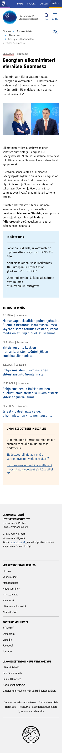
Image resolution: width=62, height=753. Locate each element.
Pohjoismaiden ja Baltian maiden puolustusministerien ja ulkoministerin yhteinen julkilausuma (31, 393)
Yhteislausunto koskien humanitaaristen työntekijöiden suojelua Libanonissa (25, 351)
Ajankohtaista (24, 31)
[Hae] (46, 15)
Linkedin (7, 639)
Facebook (8, 645)
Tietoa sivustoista (48, 702)
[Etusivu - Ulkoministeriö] (21, 17)
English (44, 4)
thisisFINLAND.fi (12, 679)
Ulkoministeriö (11, 667)
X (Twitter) (8, 628)
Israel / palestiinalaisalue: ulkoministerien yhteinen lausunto (27, 413)
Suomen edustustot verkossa (20, 702)
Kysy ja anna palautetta (31, 711)
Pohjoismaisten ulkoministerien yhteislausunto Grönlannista (25, 372)
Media (55, 3)
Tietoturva (24, 706)
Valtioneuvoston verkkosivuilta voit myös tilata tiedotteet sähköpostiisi (30, 467)
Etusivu (7, 31)
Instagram (9, 633)
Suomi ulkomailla (12, 673)
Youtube (7, 651)
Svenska (31, 4)
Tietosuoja (10, 706)
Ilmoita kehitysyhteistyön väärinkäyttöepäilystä (29, 690)
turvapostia (16, 542)
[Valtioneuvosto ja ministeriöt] (5, 4)
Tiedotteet (14, 35)
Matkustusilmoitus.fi (14, 684)
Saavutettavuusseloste (44, 706)
